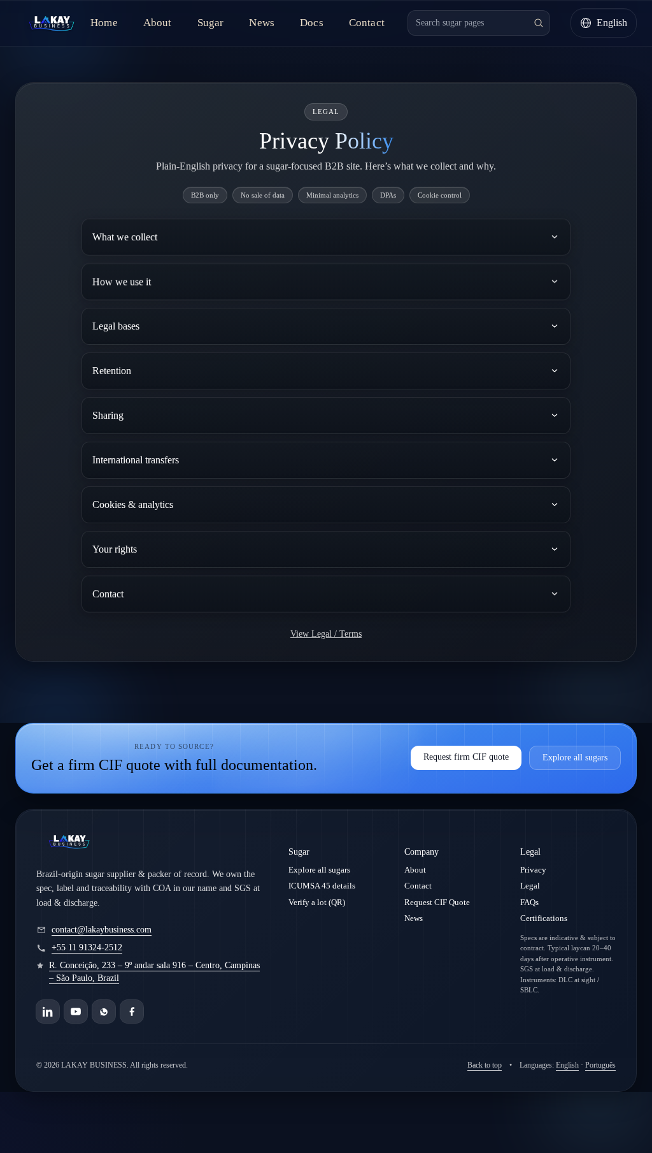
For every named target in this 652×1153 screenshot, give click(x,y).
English (567, 1065)
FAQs (529, 902)
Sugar (210, 23)
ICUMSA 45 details (321, 885)
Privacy (533, 869)
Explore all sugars (574, 757)
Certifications (543, 918)
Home (104, 23)
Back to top (484, 1065)
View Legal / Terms (326, 634)
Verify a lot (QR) (316, 902)
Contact (367, 23)
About (157, 23)
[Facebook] (131, 1011)
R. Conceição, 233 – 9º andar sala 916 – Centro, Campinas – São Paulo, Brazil (154, 972)
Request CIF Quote (437, 902)
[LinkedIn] (47, 1011)
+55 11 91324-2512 (87, 947)
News (261, 23)
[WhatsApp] (103, 1011)
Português (600, 1065)
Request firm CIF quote (466, 757)
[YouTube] (75, 1011)
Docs (311, 23)
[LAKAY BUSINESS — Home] (51, 23)
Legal (530, 885)
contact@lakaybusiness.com (102, 929)
